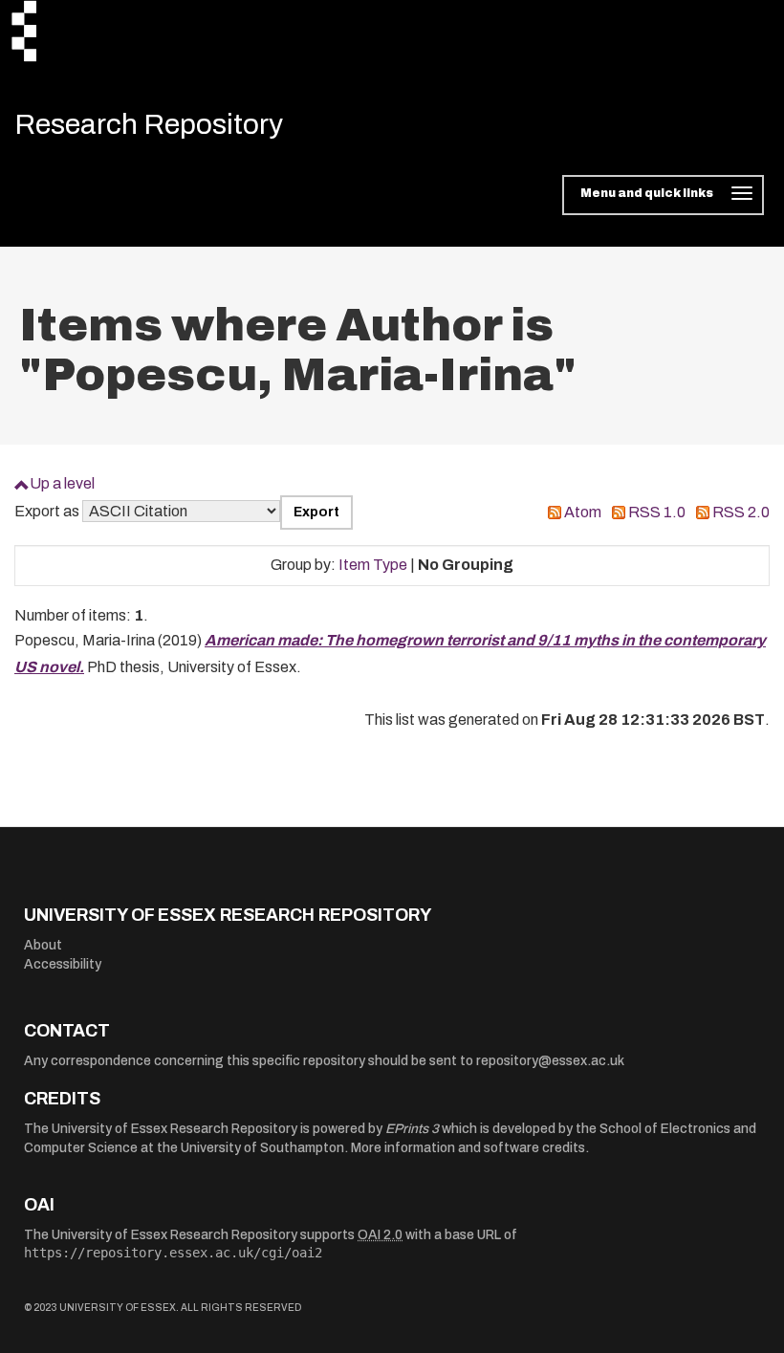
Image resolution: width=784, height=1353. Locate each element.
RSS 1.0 (657, 512)
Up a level (62, 483)
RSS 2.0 (741, 512)
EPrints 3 (412, 1129)
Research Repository (148, 124)
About (43, 945)
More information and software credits (468, 1148)
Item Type (372, 564)
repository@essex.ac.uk (550, 1061)
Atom (582, 512)
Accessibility (62, 964)
